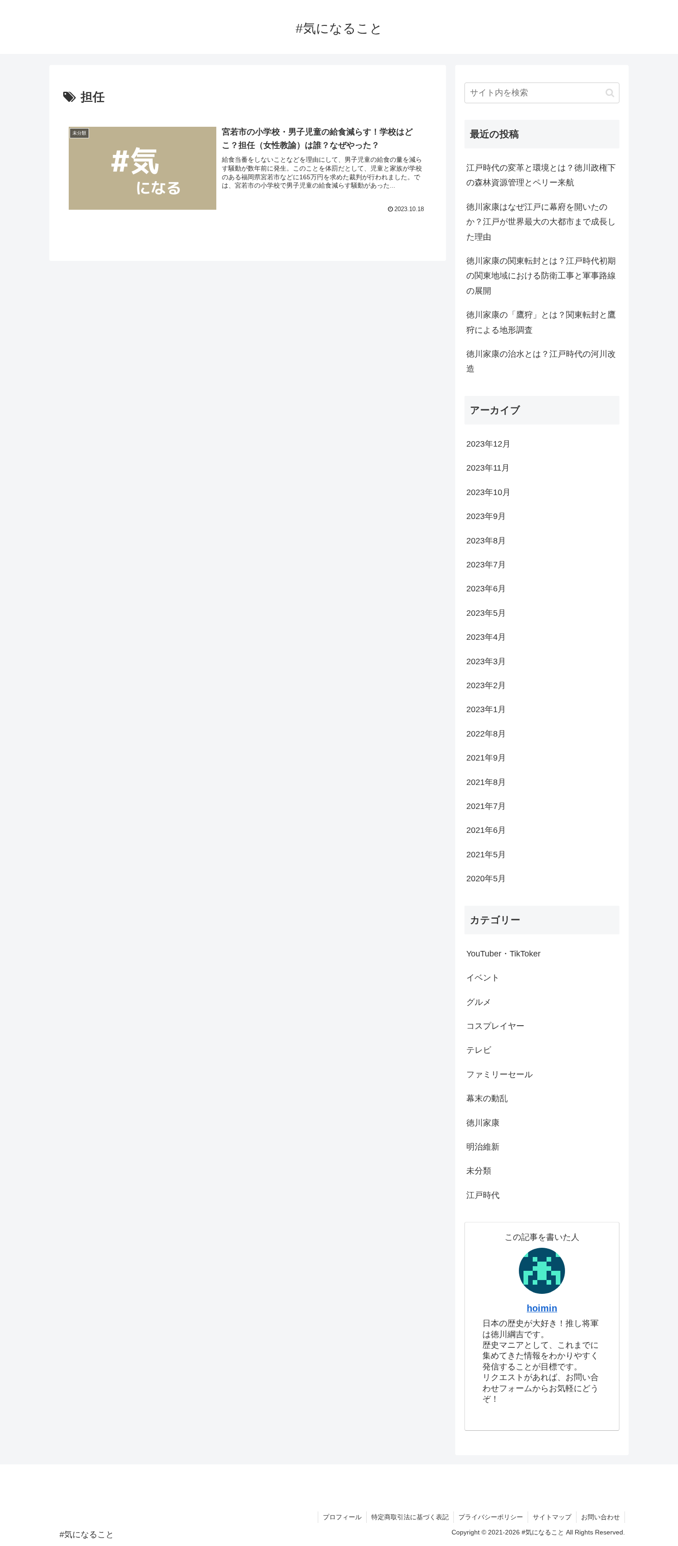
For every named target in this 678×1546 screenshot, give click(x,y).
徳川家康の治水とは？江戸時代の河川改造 (541, 361)
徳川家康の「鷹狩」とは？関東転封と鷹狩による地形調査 (541, 322)
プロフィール (342, 1517)
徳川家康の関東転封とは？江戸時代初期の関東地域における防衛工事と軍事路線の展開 (541, 275)
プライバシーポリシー (490, 1517)
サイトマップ (552, 1517)
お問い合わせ (600, 1517)
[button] (610, 93)
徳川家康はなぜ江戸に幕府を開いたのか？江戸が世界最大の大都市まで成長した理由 (541, 222)
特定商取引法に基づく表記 (410, 1517)
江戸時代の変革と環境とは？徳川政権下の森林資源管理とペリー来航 (541, 175)
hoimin (542, 1308)
